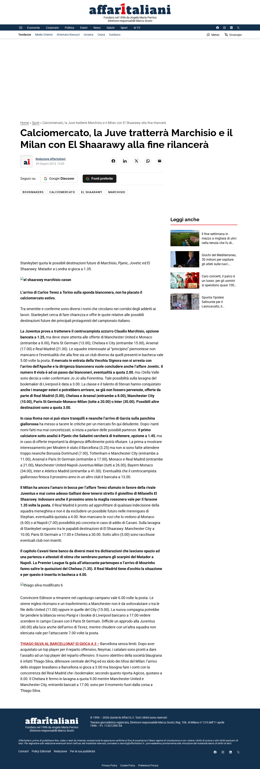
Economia (33, 27)
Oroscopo (235, 34)
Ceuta (101, 34)
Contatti (23, 751)
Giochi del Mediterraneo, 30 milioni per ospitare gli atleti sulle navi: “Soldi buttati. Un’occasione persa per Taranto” (219, 260)
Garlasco (114, 34)
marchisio (116, 192)
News (97, 27)
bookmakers (33, 192)
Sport (124, 27)
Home (24, 123)
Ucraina (88, 34)
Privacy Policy (109, 765)
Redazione (60, 751)
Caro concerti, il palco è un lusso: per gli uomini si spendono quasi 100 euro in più (218, 281)
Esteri (83, 27)
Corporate (52, 27)
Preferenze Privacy (148, 765)
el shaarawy (91, 192)
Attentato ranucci (68, 34)
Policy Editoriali (41, 751)
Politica (69, 27)
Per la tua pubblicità (82, 751)
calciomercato (62, 192)
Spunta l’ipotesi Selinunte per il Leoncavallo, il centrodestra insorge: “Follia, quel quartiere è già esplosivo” (218, 302)
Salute (111, 27)
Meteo (215, 34)
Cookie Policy (127, 765)
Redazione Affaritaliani (51, 159)
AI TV (137, 27)
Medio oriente (44, 34)
